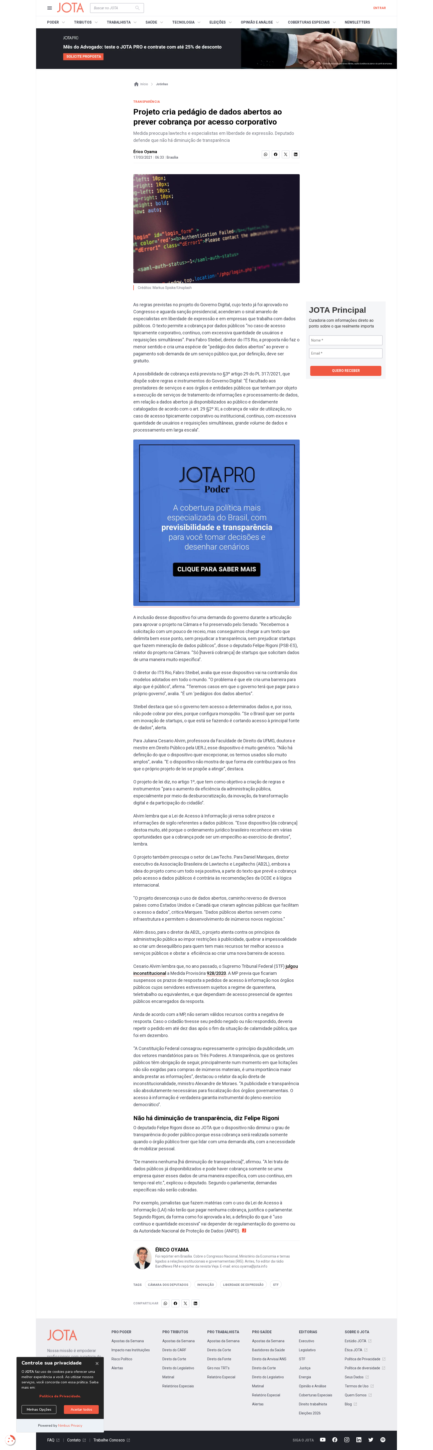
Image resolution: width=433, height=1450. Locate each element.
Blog (348, 1404)
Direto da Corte (174, 1359)
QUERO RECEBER (346, 371)
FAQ (50, 1440)
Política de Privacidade (362, 1359)
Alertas (117, 1368)
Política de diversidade (362, 1368)
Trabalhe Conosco (109, 1440)
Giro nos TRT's (218, 1368)
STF (302, 1359)
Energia (305, 1377)
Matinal (168, 1377)
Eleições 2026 (310, 1413)
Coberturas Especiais (315, 1395)
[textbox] (114, 8)
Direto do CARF (174, 1350)
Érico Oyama (145, 151)
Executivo (306, 1341)
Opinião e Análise (312, 1386)
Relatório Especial (221, 1377)
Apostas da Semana (128, 1341)
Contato (74, 1440)
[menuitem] (56, 22)
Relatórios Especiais (178, 1386)
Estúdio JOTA (355, 1341)
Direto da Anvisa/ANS (269, 1359)
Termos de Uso (357, 1386)
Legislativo (307, 1350)
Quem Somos (356, 1395)
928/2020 (216, 973)
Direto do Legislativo (178, 1368)
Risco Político (122, 1359)
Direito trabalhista (313, 1404)
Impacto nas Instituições (131, 1350)
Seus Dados (354, 1377)
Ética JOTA (353, 1350)
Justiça (304, 1368)
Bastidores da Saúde (268, 1350)
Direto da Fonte (219, 1359)
